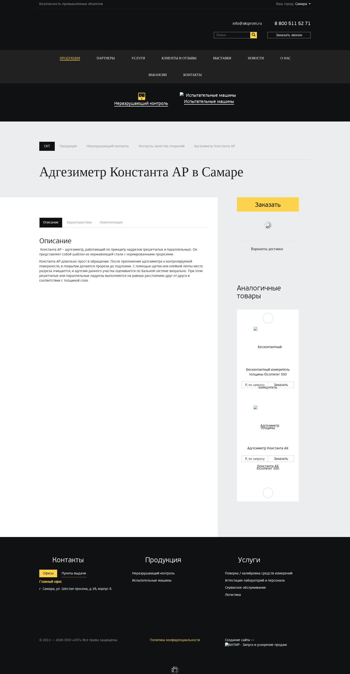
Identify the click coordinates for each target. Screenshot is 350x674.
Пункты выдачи (74, 573)
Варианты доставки (267, 249)
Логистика (233, 595)
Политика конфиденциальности (175, 640)
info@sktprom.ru (247, 23)
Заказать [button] (268, 205)
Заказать (281, 385)
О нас (285, 58)
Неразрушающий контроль (107, 146)
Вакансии (158, 75)
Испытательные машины (151, 580)
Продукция (70, 58)
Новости (256, 58)
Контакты (192, 75)
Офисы (48, 573)
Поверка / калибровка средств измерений (258, 573)
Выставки (222, 58)
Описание (51, 222)
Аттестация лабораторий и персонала (255, 580)
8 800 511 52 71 (293, 23)
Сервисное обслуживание (245, 588)
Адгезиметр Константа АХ (267, 448)
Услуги (138, 58)
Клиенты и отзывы (179, 58)
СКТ (47, 146)
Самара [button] (301, 4)
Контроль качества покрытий (162, 146)
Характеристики (79, 222)
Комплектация (111, 222)
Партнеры (106, 58)
